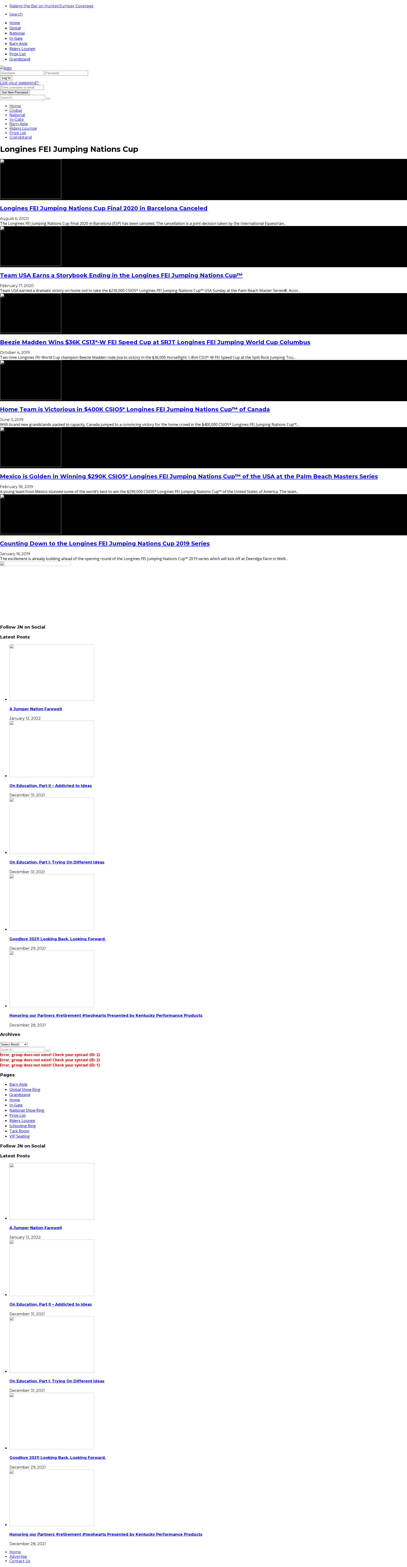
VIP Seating (19, 1136)
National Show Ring (26, 1110)
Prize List (17, 54)
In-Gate (16, 38)
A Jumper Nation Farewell (35, 709)
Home (14, 22)
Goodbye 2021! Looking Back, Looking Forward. (57, 939)
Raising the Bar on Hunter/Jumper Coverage (51, 6)
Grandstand (19, 59)
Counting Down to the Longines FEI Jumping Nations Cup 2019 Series (105, 543)
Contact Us (19, 1561)
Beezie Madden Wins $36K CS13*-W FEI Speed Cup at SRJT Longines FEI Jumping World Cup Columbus (155, 342)
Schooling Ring (22, 1125)
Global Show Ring (24, 1089)
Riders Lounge (22, 48)
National (17, 33)
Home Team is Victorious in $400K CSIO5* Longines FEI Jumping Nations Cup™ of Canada (135, 409)
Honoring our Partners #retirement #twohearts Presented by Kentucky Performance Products (105, 1015)
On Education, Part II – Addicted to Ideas (50, 786)
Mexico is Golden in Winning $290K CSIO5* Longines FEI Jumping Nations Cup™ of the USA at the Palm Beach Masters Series (189, 476)
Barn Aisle (18, 43)
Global (15, 28)
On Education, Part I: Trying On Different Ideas (56, 862)
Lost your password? (19, 83)
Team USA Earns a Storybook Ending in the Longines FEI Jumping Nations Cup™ (121, 275)
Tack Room (19, 1131)
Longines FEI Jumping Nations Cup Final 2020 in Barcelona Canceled (104, 208)
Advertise (18, 1556)
